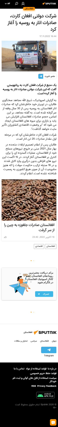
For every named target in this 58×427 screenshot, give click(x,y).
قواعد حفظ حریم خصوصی (43, 373)
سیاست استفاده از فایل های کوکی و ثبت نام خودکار (34, 380)
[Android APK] (45, 396)
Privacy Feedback (46, 386)
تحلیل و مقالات (21, 341)
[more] (5, 237)
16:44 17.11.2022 (47, 36)
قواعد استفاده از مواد (36, 369)
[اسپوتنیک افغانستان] (50, 5)
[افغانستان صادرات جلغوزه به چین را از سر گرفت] (29, 200)
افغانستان (50, 246)
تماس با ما (19, 368)
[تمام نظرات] (53, 422)
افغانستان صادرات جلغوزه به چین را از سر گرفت (29, 228)
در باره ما (52, 369)
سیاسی (34, 341)
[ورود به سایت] (23, 3)
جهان (54, 341)
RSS (33, 386)
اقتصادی (39, 246)
